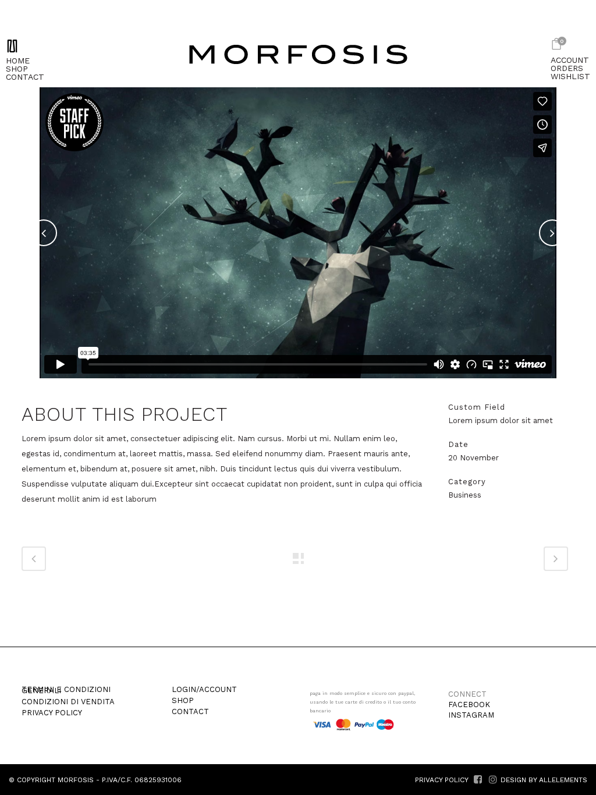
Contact (190, 711)
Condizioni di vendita (68, 701)
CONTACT (25, 76)
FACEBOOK (469, 704)
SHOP (17, 68)
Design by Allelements (544, 780)
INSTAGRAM (471, 715)
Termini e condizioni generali (66, 690)
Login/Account (204, 689)
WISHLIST (570, 76)
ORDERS (567, 68)
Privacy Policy (52, 713)
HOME (18, 60)
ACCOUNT (570, 60)
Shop (183, 700)
